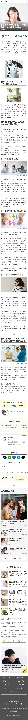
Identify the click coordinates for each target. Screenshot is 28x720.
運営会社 (11, 711)
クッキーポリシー (22, 710)
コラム (4, 466)
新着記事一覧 (21, 688)
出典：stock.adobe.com (22, 175)
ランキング (7, 688)
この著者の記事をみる (21, 447)
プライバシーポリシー (14, 710)
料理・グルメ (7, 681)
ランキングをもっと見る (15, 641)
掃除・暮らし (21, 677)
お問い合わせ (3, 708)
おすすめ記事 (19, 708)
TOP (2, 472)
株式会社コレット (5, 105)
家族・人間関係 (7, 677)
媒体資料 (15, 711)
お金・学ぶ (21, 681)
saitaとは (14, 691)
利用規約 (24, 708)
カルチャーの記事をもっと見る (14, 559)
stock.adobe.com (24, 29)
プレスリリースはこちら (11, 708)
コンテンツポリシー (5, 710)
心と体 (7, 684)
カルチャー (7, 472)
